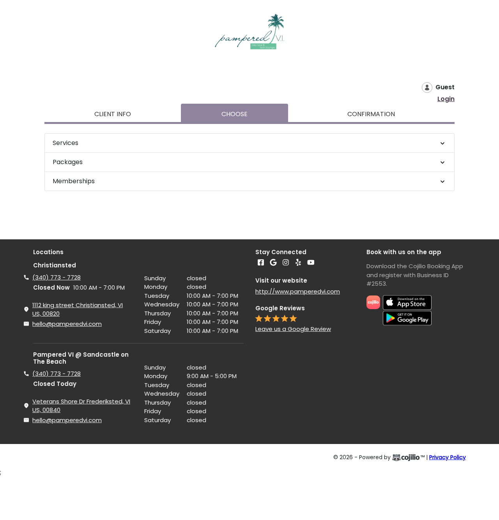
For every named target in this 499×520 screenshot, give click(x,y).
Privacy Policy (447, 457)
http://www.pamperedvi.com (297, 291)
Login (446, 98)
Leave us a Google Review (293, 329)
